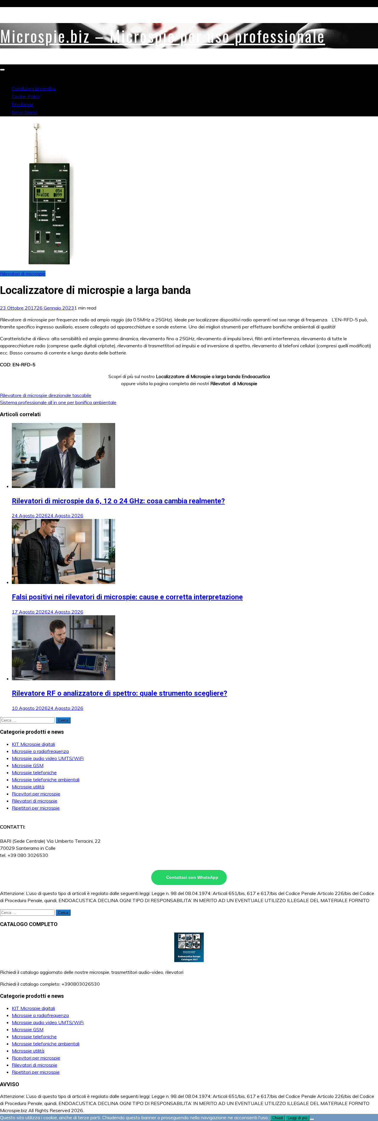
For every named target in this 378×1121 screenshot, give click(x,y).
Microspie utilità (28, 787)
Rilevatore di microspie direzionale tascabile (45, 395)
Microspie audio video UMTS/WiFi (48, 758)
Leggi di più (297, 1118)
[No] (311, 1119)
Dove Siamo (25, 112)
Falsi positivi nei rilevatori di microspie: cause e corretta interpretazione (127, 597)
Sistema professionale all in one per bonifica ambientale (58, 402)
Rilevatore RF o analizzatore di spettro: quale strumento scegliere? (119, 693)
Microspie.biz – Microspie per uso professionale (162, 36)
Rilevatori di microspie (22, 273)
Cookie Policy (26, 96)
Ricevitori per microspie (36, 794)
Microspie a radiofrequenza (40, 751)
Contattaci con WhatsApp (192, 877)
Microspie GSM (27, 765)
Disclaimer (22, 104)
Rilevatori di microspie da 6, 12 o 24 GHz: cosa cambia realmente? (118, 501)
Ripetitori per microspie (36, 808)
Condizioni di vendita (34, 88)
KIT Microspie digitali (33, 744)
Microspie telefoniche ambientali (45, 779)
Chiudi (277, 1118)
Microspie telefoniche (34, 772)
